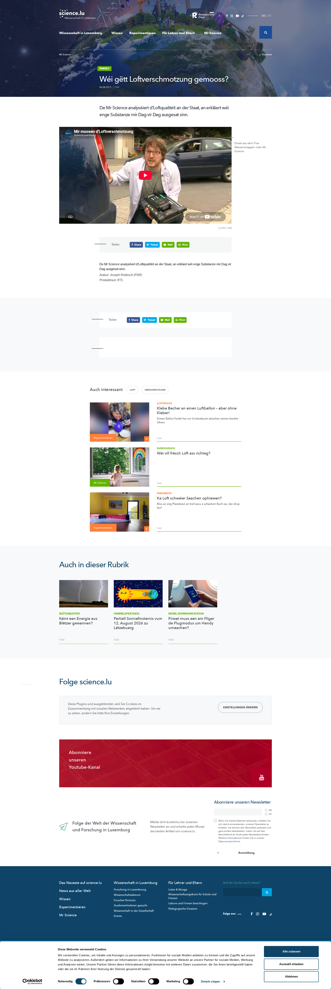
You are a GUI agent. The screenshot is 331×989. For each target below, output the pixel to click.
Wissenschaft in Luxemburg (80, 33)
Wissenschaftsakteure (127, 895)
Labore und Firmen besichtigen (187, 903)
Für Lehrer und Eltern (178, 33)
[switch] (118, 981)
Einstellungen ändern (240, 707)
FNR (117, 87)
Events (118, 916)
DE (263, 16)
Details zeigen (210, 981)
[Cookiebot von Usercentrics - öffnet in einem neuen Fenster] (32, 981)
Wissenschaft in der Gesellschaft (134, 911)
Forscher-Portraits (124, 900)
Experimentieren (142, 33)
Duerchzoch (166, 448)
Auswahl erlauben (291, 964)
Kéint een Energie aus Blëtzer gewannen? (78, 621)
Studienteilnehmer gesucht (130, 905)
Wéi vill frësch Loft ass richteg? (183, 453)
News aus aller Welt (75, 891)
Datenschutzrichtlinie (229, 841)
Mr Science (212, 33)
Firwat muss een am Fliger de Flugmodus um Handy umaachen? (191, 623)
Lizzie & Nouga (177, 889)
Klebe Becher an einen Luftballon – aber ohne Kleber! (197, 410)
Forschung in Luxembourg (130, 889)
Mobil (186, 613)
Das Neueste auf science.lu (80, 882)
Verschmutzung (155, 389)
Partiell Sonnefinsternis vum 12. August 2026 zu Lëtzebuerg (138, 623)
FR (269, 16)
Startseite (267, 54)
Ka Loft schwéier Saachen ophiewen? (189, 498)
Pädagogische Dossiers (182, 909)
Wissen (117, 33)
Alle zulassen (291, 951)
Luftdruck (164, 403)
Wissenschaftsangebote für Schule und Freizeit (192, 896)
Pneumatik (164, 493)
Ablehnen (291, 976)
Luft (132, 389)
